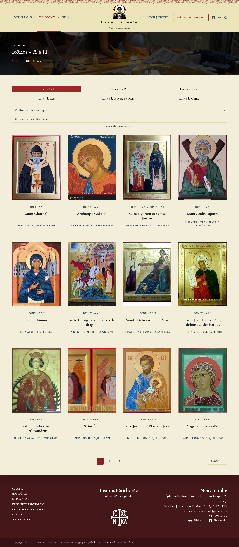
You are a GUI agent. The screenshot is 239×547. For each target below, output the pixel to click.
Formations (23, 17)
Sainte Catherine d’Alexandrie (36, 428)
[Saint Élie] (92, 380)
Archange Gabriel (91, 213)
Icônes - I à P (156, 207)
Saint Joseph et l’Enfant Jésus (147, 426)
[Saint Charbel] (36, 167)
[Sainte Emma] (36, 274)
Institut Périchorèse (119, 22)
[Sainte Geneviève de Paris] (147, 274)
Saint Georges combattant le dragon (92, 322)
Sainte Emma (36, 320)
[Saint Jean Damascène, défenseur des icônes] (202, 274)
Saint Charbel (36, 213)
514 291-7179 (218, 516)
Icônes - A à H (36, 207)
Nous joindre (157, 17)
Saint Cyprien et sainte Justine (147, 216)
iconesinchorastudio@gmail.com (205, 511)
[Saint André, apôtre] (202, 167)
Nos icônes (47, 17)
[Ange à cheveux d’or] (202, 380)
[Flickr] (219, 17)
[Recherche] (225, 17)
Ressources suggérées (27, 509)
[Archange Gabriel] (92, 167)
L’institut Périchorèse (28, 504)
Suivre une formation (191, 17)
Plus (65, 17)
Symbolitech (93, 542)
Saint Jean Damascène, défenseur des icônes (202, 322)
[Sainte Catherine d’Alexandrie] (36, 380)
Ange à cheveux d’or (203, 426)
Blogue (17, 514)
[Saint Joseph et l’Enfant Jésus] (147, 380)
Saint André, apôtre (203, 213)
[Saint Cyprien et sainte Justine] (147, 167)
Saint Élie (92, 426)
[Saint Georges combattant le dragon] (92, 274)
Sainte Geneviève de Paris (147, 320)
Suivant (216, 461)
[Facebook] (213, 17)
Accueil (17, 488)
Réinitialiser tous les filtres (119, 126)
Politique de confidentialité (118, 542)
